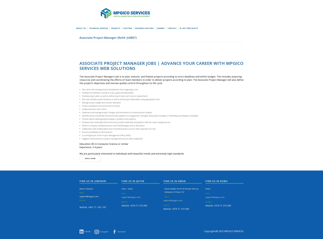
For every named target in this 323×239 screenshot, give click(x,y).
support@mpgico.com (89, 196)
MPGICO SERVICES (234, 231)
